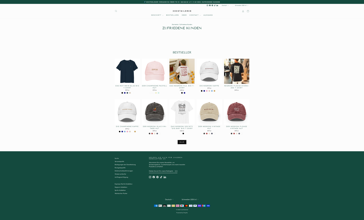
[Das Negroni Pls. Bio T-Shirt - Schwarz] (182, 93)
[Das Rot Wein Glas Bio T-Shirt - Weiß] (132, 93)
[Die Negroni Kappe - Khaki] (214, 91)
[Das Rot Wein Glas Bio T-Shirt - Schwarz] (122, 93)
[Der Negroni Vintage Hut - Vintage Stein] (209, 133)
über (184, 15)
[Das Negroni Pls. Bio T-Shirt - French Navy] (184, 93)
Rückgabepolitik (120, 168)
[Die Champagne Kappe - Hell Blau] (125, 131)
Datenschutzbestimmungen (124, 171)
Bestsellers (172, 15)
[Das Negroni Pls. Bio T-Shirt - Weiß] (179, 93)
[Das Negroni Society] (181, 133)
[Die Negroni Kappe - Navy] (204, 91)
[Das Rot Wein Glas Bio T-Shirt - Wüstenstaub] (130, 93)
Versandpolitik (119, 161)
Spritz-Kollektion (120, 190)
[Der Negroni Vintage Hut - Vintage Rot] (207, 133)
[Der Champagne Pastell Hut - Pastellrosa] (153, 93)
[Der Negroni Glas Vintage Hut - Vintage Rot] (152, 133)
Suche (117, 158)
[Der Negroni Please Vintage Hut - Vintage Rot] (234, 133)
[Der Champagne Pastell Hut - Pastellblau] (151, 93)
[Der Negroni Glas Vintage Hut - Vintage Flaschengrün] (160, 133)
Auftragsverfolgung (121, 177)
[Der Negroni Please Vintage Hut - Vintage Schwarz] (231, 133)
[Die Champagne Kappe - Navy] (122, 131)
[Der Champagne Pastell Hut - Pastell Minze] (158, 93)
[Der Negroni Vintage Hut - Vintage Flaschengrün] (214, 133)
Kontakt (194, 15)
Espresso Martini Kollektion (123, 184)
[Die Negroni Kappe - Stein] (209, 91)
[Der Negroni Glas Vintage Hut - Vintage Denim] (157, 133)
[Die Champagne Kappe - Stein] (130, 131)
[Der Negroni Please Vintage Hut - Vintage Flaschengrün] (242, 133)
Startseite (175, 24)
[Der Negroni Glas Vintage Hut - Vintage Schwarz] (149, 133)
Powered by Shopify (182, 212)
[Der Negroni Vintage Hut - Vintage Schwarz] (204, 133)
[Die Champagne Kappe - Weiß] (132, 131)
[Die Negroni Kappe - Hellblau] (212, 91)
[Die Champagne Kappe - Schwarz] (120, 131)
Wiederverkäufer (120, 174)
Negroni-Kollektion (121, 187)
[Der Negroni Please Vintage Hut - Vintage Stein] (237, 133)
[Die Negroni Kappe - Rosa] (207, 91)
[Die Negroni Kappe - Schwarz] (202, 91)
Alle (182, 142)
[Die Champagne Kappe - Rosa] (127, 131)
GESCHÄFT (156, 15)
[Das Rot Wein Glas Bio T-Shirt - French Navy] (125, 93)
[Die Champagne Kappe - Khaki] (135, 131)
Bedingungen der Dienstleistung (125, 164)
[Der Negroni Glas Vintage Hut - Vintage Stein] (155, 133)
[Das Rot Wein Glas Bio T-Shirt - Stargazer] (127, 93)
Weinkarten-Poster (121, 193)
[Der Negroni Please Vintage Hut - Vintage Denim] (239, 133)
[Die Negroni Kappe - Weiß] (217, 91)
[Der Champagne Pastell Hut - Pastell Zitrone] (156, 93)
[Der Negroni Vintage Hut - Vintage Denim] (212, 133)
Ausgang (208, 15)
